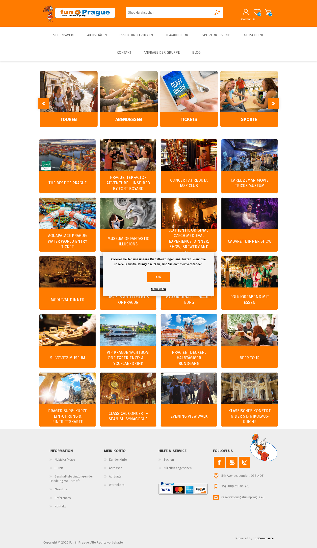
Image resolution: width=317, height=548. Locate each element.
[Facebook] (219, 462)
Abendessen (128, 119)
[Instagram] (244, 462)
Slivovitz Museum (67, 358)
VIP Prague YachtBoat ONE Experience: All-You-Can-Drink (128, 358)
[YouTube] (232, 462)
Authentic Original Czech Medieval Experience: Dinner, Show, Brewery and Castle (189, 241)
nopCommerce (263, 538)
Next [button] (273, 103)
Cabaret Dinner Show (249, 241)
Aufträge (115, 476)
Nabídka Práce (64, 459)
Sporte (249, 119)
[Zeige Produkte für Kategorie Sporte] (249, 91)
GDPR (58, 468)
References (62, 498)
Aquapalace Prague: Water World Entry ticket (67, 241)
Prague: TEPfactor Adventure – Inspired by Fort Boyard (128, 183)
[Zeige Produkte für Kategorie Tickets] (189, 91)
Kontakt (60, 506)
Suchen (168, 459)
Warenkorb (268, 12)
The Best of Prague (67, 183)
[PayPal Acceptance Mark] (183, 488)
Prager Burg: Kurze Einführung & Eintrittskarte (67, 416)
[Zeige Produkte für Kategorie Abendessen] (129, 91)
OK (158, 277)
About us (60, 489)
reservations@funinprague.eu (242, 497)
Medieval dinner (67, 299)
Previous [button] (43, 103)
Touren (68, 119)
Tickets (189, 119)
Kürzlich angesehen (177, 468)
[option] (68, 99)
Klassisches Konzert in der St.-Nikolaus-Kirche (249, 416)
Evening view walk (189, 416)
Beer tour (249, 358)
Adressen (115, 468)
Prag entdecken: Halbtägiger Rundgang (189, 358)
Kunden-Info (118, 459)
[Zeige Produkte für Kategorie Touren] (69, 91)
